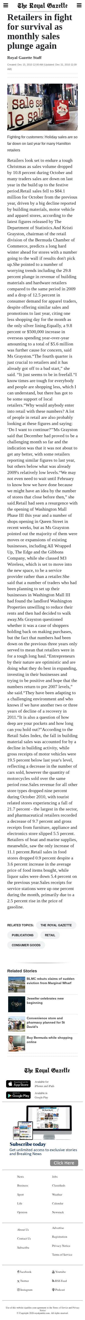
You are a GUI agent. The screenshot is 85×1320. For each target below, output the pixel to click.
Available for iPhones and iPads (44, 1084)
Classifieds (58, 1185)
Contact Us (24, 1238)
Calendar (57, 1203)
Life (19, 1203)
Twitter (24, 1281)
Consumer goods (26, 945)
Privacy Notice (61, 1246)
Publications (23, 935)
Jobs (55, 1176)
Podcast (60, 1290)
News (20, 1176)
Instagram (26, 1290)
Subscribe (23, 1247)
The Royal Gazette (56, 925)
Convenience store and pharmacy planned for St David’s (46, 1022)
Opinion (22, 1212)
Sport (20, 1194)
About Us (23, 1230)
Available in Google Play (41, 1095)
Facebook (25, 1272)
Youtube (60, 1272)
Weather (57, 1194)
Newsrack (58, 1212)
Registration (59, 1237)
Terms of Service (62, 1254)
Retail (50, 935)
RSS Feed (60, 1281)
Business (22, 1185)
